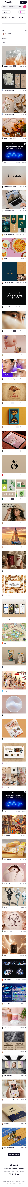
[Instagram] (15, 1174)
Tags (3, 22)
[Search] (24, 6)
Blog (13, 1171)
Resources (20, 1183)
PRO (14, 66)
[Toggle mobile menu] (2, 2)
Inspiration (21, 1168)
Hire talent (14, 1168)
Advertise (24, 162)
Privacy (18, 1181)
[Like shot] (20, 66)
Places (14, 1183)
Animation (12, 17)
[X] (10, 1174)
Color (3, 30)
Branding (20, 17)
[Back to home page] (8, 2)
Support (22, 1171)
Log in (23, 2)
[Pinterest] (18, 1174)
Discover (4, 17)
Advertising (7, 1171)
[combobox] (9, 6)
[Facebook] (12, 1174)
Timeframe (4, 38)
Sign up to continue (14, 1154)
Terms (13, 1181)
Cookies (23, 1181)
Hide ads (18, 162)
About (16, 1171)
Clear (25, 30)
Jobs (7, 1183)
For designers (7, 1168)
